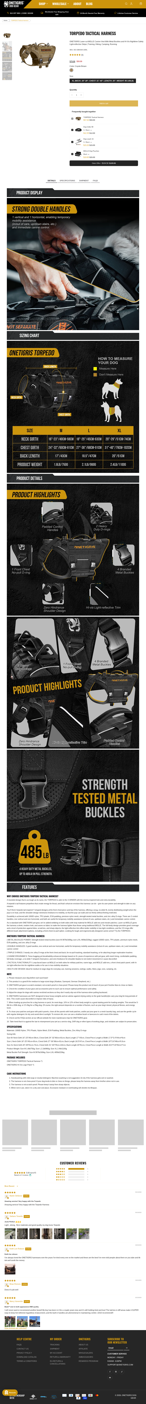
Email (111, 1348)
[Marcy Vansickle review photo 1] (10, 1321)
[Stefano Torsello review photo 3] (34, 1233)
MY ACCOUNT (56, 1353)
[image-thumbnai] (7, 35)
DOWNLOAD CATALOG (26, 1357)
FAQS (19, 1345)
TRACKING (55, 1345)
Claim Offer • (104, 163)
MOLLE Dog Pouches (91, 151)
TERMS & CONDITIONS (27, 1361)
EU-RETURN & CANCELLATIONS (57, 1362)
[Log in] (131, 3)
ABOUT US (83, 1345)
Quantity (73, 90)
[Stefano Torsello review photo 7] (83, 1233)
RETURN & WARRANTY (60, 1357)
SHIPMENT (55, 1349)
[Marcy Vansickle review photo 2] (22, 1321)
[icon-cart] (140, 3)
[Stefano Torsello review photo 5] (59, 1233)
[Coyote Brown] (71, 70)
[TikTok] (121, 1371)
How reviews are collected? (16, 1328)
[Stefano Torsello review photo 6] (71, 1233)
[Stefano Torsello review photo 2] (22, 1233)
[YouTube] (109, 1377)
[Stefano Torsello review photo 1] (10, 1233)
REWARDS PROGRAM (88, 1361)
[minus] (72, 95)
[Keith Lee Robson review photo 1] (10, 1269)
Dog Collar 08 (88, 127)
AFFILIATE (83, 1349)
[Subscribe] (126, 1348)
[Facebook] (109, 1371)
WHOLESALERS (86, 1353)
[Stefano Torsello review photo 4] (47, 1233)
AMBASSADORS (86, 1357)
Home (5, 20)
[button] (104, 103)
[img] (10, 1192)
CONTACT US (23, 1349)
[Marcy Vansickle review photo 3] (34, 1321)
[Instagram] (115, 1371)
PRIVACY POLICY (24, 1353)
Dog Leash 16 (88, 139)
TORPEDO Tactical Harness (93, 117)
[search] (126, 3)
